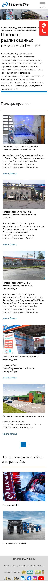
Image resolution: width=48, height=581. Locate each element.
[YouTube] (41, 578)
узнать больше (10, 174)
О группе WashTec (12, 505)
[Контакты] (43, 28)
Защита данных (29, 559)
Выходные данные (12, 572)
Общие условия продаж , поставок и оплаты (24, 566)
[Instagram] (35, 578)
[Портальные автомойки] (24, 525)
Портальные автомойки (15, 544)
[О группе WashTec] (24, 486)
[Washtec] (19, 4)
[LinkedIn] (23, 578)
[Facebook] (29, 578)
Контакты (16, 559)
